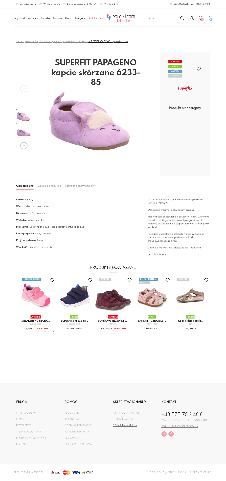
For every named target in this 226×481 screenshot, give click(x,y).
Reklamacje (72, 438)
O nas (20, 419)
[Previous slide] (24, 88)
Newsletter (23, 425)
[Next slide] (24, 145)
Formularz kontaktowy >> (179, 427)
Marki (68, 18)
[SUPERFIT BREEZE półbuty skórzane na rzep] (74, 296)
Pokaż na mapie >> (125, 425)
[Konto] (192, 19)
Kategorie (80, 18)
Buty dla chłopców (51, 18)
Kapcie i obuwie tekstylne (73, 41)
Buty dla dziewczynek (26, 18)
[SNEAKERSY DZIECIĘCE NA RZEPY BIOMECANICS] (35, 296)
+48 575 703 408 (182, 414)
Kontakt (21, 444)
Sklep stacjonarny (29, 432)
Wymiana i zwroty (77, 432)
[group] (95, 122)
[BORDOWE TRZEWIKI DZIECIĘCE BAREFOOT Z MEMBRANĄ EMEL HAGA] (113, 296)
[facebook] (171, 434)
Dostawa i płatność (78, 425)
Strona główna (24, 41)
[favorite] (199, 68)
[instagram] (164, 434)
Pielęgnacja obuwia (78, 444)
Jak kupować (74, 419)
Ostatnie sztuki (97, 18)
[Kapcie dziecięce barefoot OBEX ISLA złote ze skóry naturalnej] (190, 296)
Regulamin (72, 413)
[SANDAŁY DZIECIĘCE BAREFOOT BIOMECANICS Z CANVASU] (151, 296)
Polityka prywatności (31, 438)
